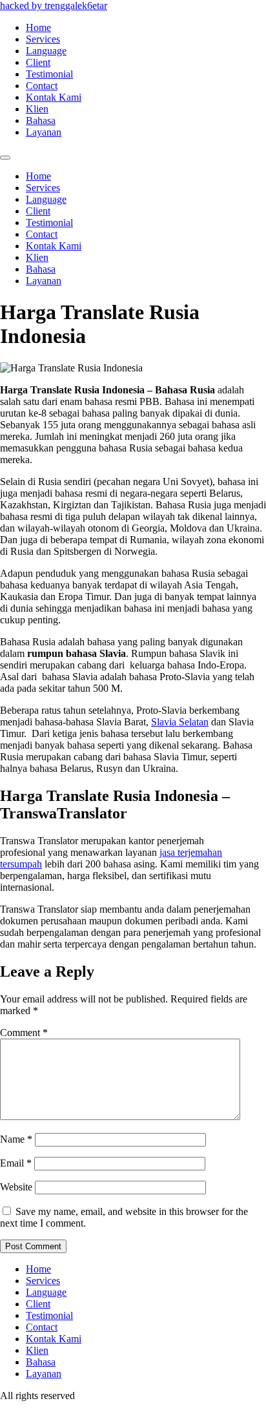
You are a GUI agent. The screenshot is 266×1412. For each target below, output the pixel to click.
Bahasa (41, 120)
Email (16, 1163)
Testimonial (49, 73)
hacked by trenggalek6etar (53, 5)
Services (43, 39)
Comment (24, 1032)
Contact (41, 85)
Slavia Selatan (180, 721)
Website (16, 1186)
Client (38, 62)
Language (46, 50)
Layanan (43, 132)
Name (16, 1139)
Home (38, 27)
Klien (37, 108)
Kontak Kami (53, 97)
